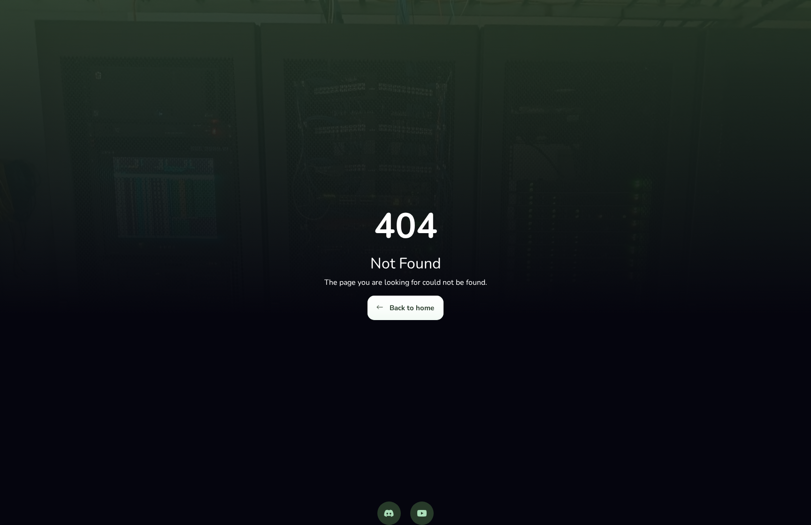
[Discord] (389, 513)
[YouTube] (422, 513)
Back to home (411, 308)
